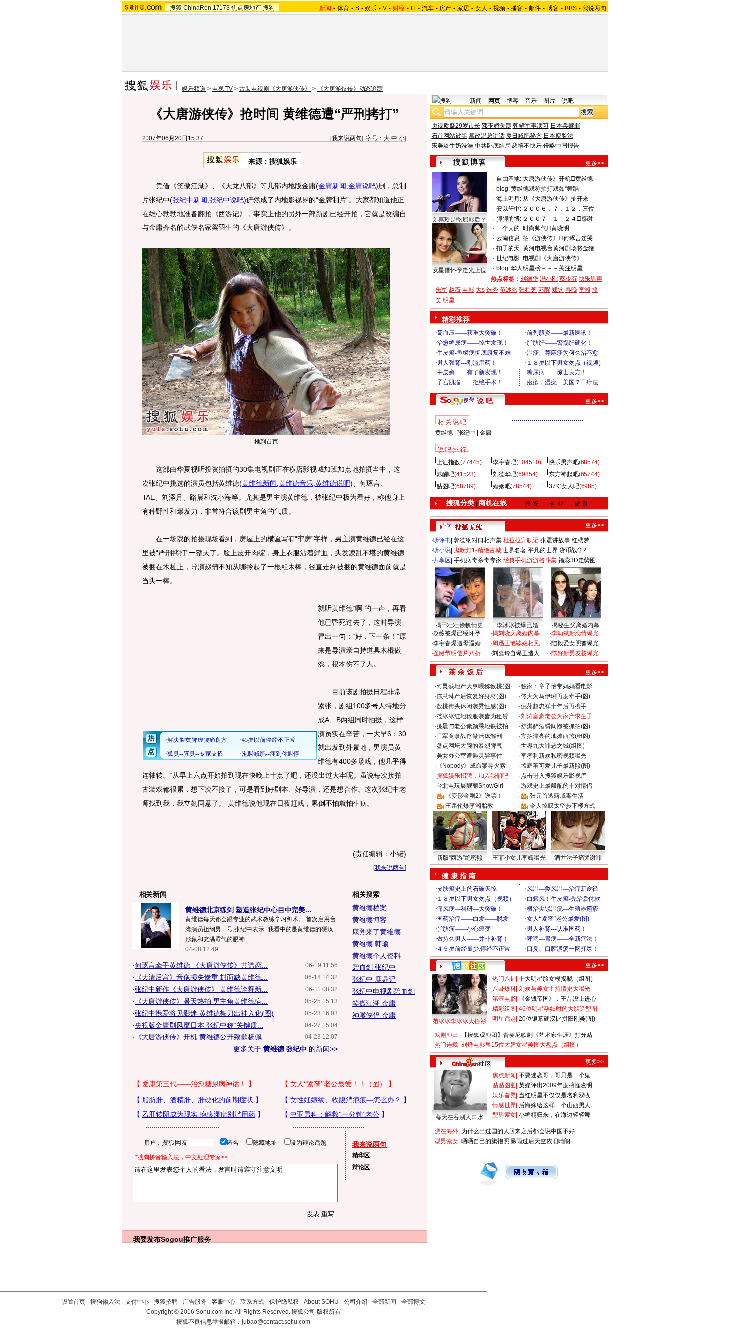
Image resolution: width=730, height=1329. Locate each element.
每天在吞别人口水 (459, 1117)
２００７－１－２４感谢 (558, 218)
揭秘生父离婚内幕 (575, 625)
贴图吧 (445, 486)
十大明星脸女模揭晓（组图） (557, 978)
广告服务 (195, 1301)
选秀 (492, 289)
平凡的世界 (543, 550)
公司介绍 (355, 1301)
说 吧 (485, 401)
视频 (499, 8)
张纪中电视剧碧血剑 (383, 991)
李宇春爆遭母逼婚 (457, 643)
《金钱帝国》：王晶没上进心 (557, 998)
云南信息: (508, 238)
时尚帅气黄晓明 (546, 228)
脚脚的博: (508, 218)
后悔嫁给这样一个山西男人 (554, 1105)
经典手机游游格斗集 (530, 560)
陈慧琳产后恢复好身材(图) (471, 696)
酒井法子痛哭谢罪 (578, 857)
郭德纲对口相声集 (478, 540)
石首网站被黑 (449, 135)
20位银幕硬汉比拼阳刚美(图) (557, 1018)
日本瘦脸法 (558, 135)
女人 (481, 8)
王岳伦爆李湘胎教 (469, 805)
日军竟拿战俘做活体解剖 (469, 736)
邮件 (535, 8)
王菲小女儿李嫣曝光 (519, 857)
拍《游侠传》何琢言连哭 (558, 238)
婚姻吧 (502, 486)
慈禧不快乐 (527, 145)
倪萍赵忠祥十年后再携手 (553, 706)
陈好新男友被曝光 (575, 653)
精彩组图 (504, 1008)
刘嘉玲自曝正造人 (516, 653)
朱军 (441, 289)
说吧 (568, 100)
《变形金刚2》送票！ (474, 795)
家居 (463, 8)
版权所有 (329, 1311)
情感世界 (504, 1105)
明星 (449, 300)
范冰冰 (508, 289)
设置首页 (73, 1301)
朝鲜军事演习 (531, 125)
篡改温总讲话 (487, 135)
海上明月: (508, 198)
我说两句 (594, 8)
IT (413, 8)
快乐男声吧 (564, 462)
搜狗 (269, 7)
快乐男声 (590, 278)
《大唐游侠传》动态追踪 (350, 88)
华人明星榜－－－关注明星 (547, 268)
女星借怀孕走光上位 (459, 270)
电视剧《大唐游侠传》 (553, 258)
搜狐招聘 (166, 1301)
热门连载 (446, 1044)
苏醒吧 (445, 474)
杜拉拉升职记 (521, 540)
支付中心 (137, 1301)
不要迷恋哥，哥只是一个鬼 (554, 1075)
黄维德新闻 (259, 483)
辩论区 (361, 1167)
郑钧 (558, 289)
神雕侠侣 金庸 (374, 1015)
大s (480, 289)
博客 (553, 8)
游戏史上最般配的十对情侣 (556, 785)
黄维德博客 (369, 920)
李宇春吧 (504, 462)
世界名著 (514, 550)
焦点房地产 (246, 7)
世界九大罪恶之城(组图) (552, 745)
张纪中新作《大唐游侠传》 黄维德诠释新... (201, 989)
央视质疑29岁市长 (456, 125)
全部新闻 (384, 1301)
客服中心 (223, 1301)
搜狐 (176, 7)
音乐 (531, 100)
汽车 (428, 8)
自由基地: (508, 178)
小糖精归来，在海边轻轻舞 (554, 1114)
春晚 (571, 289)
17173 (221, 7)
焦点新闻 (504, 1075)
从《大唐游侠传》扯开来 (555, 198)
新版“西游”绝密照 (460, 857)
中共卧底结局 (493, 145)
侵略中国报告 (561, 145)
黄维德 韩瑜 (370, 944)
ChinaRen (197, 7)
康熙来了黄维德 (376, 932)
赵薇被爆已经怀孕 (457, 633)
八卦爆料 (504, 988)
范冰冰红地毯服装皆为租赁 (472, 716)
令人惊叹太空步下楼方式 (562, 805)
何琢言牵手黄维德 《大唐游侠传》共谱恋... (201, 965)
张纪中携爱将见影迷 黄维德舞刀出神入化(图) (204, 1013)
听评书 (442, 540)
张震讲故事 (555, 540)
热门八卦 (504, 978)
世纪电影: (508, 258)
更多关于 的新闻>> (285, 1049)
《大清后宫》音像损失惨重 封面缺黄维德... (201, 977)
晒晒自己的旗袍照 (485, 1141)
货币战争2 (572, 550)
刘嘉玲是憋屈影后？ (459, 219)
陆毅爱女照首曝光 (575, 643)
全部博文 (413, 1301)
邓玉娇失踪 (496, 125)
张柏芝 (528, 289)
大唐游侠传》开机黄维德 (558, 178)
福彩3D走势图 (577, 560)
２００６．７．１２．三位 (558, 208)
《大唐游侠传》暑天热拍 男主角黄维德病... (201, 1001)
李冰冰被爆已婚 (517, 625)
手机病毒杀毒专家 (478, 560)
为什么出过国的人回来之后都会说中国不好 (518, 1131)
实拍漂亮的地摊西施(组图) (555, 736)
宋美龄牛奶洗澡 (452, 145)
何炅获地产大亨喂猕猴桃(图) (474, 686)
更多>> (594, 163)
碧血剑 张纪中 (374, 967)
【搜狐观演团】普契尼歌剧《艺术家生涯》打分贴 (526, 1035)
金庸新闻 (332, 186)
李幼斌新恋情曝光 (575, 633)
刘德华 (529, 278)
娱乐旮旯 (504, 1095)
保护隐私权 (284, 1301)
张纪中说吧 (226, 200)
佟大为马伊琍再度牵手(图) (555, 696)
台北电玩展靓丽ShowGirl (470, 785)
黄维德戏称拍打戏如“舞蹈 (545, 188)
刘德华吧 (504, 474)
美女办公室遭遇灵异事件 (469, 755)
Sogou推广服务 (186, 1239)
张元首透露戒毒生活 (557, 795)
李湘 (584, 289)
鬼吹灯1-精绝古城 (477, 550)
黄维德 (444, 432)
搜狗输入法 (105, 1301)
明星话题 (504, 1018)
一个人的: (508, 228)
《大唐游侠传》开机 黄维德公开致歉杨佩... (201, 1037)
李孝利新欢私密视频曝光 (553, 755)
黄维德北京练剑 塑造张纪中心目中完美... (248, 910)
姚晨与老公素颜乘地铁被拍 (472, 726)
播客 (517, 8)
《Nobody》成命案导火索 (471, 765)
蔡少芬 (568, 278)
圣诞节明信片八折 (457, 653)
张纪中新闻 (189, 200)
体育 (343, 8)
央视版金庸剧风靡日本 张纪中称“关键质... (199, 1025)
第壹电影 (504, 998)
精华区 (361, 1155)
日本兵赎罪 (565, 125)
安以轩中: (508, 208)
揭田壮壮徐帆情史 (459, 625)
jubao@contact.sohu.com (276, 1321)
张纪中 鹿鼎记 (374, 979)
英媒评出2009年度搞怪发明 (555, 1085)
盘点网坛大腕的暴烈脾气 (469, 745)
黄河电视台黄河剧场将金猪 (558, 248)
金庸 (486, 432)
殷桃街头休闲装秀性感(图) (471, 706)
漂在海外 (446, 1131)
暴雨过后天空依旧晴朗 (540, 1141)
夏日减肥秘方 (524, 135)
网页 (494, 100)
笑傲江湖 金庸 (374, 1003)
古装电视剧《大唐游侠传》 (275, 88)
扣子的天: (508, 248)
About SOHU (321, 1301)
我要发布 (147, 1239)
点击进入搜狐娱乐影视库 (553, 775)
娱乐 (371, 8)
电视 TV (222, 88)
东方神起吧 (564, 474)
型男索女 (504, 1114)
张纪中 (466, 432)
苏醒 (544, 289)
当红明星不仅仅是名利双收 (554, 1095)
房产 (445, 8)
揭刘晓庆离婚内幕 (516, 633)
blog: (503, 188)
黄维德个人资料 (376, 956)
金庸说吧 (362, 186)
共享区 (442, 560)
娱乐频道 (194, 88)
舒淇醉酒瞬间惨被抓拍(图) (555, 726)
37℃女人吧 (564, 486)
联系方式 (252, 1301)
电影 (468, 289)
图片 (549, 100)
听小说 (442, 550)
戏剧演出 (446, 1035)
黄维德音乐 (296, 483)
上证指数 (448, 462)
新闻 (476, 100)
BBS (571, 8)
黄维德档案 (369, 908)
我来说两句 (347, 138)
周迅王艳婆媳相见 (516, 643)
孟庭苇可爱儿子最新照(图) (555, 765)
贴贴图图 (504, 1085)
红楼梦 (580, 540)
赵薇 (455, 289)
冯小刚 (549, 278)
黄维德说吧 (332, 483)
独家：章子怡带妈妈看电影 (556, 686)
